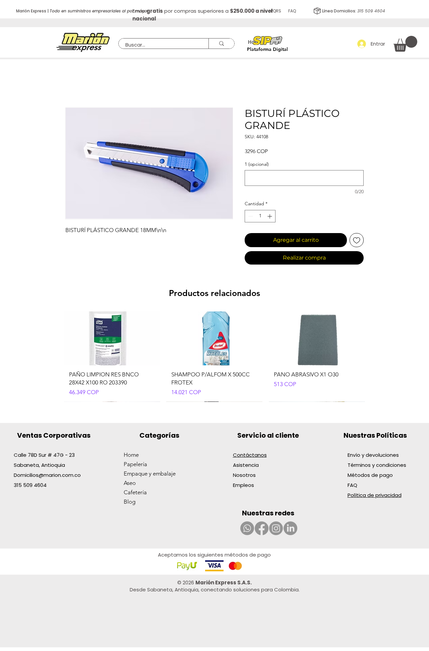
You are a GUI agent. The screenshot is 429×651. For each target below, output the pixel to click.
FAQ (352, 485)
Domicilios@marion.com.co (47, 475)
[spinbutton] (260, 216)
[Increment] (270, 216)
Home (131, 454)
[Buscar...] (221, 44)
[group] (214, 356)
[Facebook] (261, 528)
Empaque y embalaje (150, 473)
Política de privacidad (375, 495)
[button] (405, 44)
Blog (129, 501)
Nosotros (244, 475)
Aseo (130, 483)
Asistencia (246, 464)
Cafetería (135, 492)
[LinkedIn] (290, 528)
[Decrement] (250, 216)
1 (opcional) (257, 164)
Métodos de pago (371, 475)
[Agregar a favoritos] (357, 240)
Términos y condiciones (377, 464)
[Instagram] (276, 528)
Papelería (135, 464)
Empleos (243, 485)
